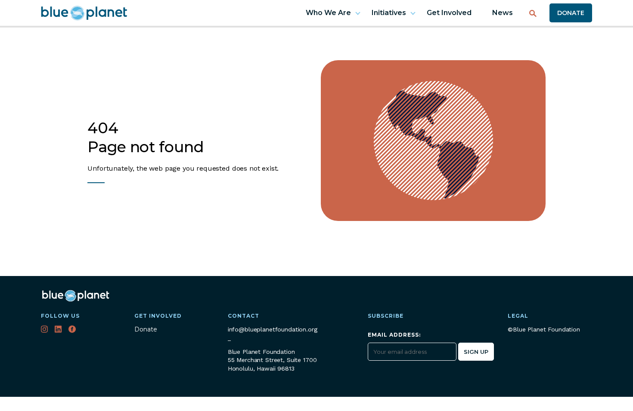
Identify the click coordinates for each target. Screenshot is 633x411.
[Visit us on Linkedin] (59, 330)
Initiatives (389, 13)
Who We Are (328, 13)
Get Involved (449, 13)
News (502, 13)
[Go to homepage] (84, 13)
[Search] (533, 10)
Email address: (394, 335)
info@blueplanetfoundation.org (272, 329)
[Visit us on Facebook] (73, 330)
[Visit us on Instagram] (45, 330)
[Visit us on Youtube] (87, 330)
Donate (570, 13)
